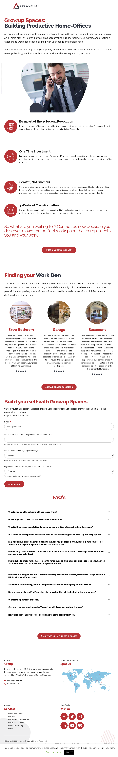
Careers (48, 744)
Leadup (10, 729)
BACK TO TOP (109, 744)
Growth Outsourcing (15, 726)
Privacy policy (92, 744)
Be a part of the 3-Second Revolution (46, 121)
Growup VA (11, 717)
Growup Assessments (16, 723)
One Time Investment (35, 151)
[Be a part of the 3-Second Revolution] (10, 126)
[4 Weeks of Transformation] (10, 210)
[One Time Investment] (10, 156)
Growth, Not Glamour (35, 182)
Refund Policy (77, 744)
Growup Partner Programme (18, 720)
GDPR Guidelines (61, 744)
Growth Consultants (15, 714)
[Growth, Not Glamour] (10, 187)
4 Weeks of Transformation (39, 205)
